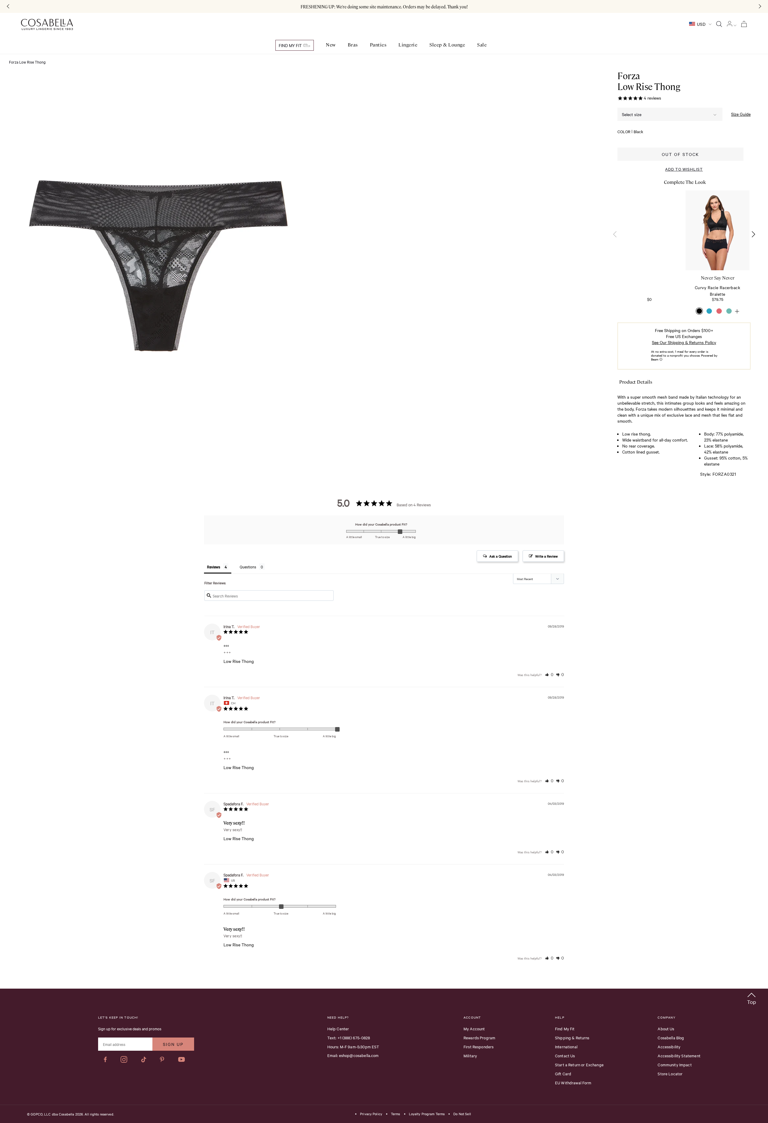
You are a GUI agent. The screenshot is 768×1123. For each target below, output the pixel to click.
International (566, 1046)
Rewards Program (479, 1037)
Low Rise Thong (239, 661)
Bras (353, 45)
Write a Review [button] (546, 556)
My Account (474, 1028)
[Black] (699, 311)
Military (470, 1055)
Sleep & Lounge (447, 45)
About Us (666, 1028)
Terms (395, 1114)
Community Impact (675, 1064)
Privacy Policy (371, 1114)
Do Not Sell (462, 1114)
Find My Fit (291, 45)
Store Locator (670, 1073)
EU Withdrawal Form (573, 1082)
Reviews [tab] (213, 566)
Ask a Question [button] (500, 556)
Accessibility (669, 1046)
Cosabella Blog (671, 1037)
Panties (378, 45)
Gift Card (563, 1073)
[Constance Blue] (709, 311)
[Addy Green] (729, 311)
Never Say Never (717, 278)
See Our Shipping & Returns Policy (684, 342)
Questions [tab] (248, 566)
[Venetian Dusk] (719, 311)
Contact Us (565, 1055)
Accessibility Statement (679, 1055)
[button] (753, 234)
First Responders (479, 1046)
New (331, 45)
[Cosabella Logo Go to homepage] (47, 24)
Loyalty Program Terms (427, 1114)
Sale (482, 45)
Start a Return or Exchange (579, 1064)
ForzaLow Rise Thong (648, 81)
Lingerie (407, 45)
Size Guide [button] (741, 114)
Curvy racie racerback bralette (717, 290)
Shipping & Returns (572, 1037)
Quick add (649, 252)
